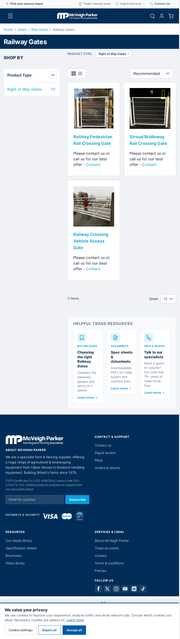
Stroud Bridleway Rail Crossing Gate (148, 140)
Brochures (13, 556)
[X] (107, 589)
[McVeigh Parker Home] (77, 16)
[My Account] (162, 16)
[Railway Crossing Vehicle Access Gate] (93, 206)
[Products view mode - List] (80, 73)
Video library (15, 563)
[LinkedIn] (134, 589)
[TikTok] (143, 589)
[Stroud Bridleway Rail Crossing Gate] (150, 108)
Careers (101, 556)
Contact (93, 164)
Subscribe (77, 499)
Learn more (75, 620)
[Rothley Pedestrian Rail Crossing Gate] (93, 108)
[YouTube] (125, 589)
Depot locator (105, 453)
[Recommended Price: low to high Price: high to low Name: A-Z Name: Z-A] (151, 73)
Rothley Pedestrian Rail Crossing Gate (92, 140)
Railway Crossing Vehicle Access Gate (90, 241)
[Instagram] (116, 589)
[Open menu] (10, 16)
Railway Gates (63, 29)
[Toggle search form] (152, 16)
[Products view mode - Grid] (73, 73)
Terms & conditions (109, 563)
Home (8, 29)
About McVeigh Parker (112, 541)
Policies (100, 571)
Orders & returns (107, 468)
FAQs (99, 460)
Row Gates (39, 29)
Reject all (49, 630)
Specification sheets (21, 548)
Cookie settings (21, 630)
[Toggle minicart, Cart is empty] (171, 16)
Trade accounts (107, 548)
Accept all (74, 630)
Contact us (103, 445)
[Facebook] (98, 589)
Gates (22, 29)
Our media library (19, 541)
